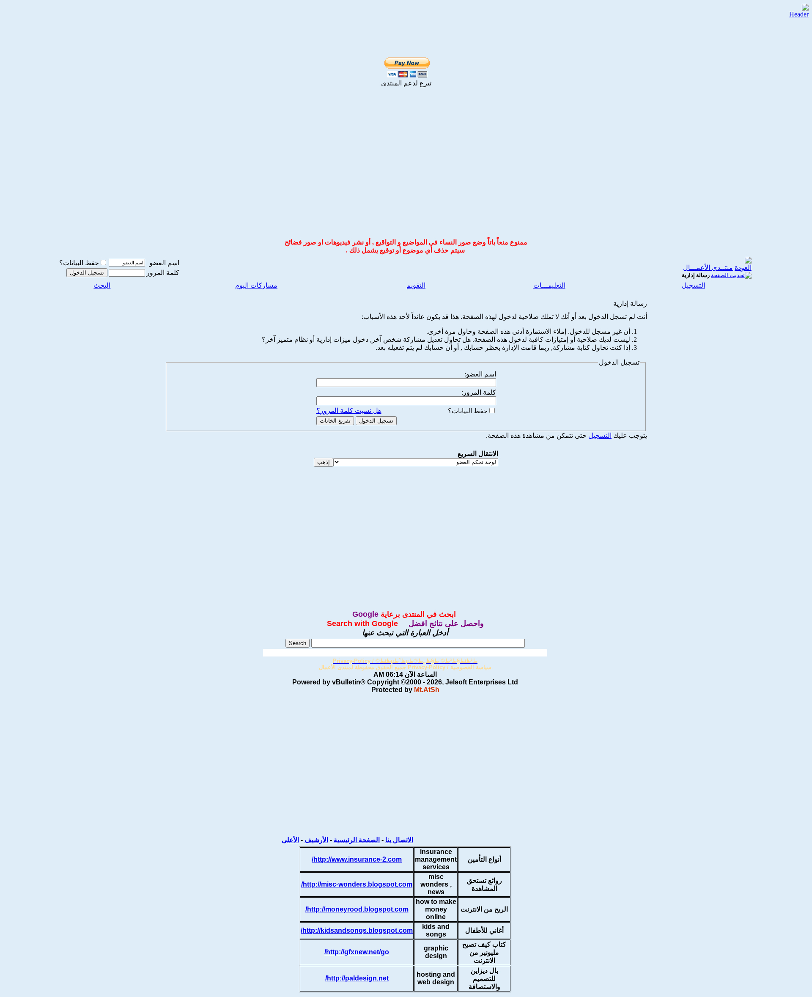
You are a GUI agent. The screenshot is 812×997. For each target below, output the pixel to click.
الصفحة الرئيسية (357, 839)
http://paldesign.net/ (357, 978)
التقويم (415, 285)
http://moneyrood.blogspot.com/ (357, 909)
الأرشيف (316, 839)
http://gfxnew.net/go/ (356, 952)
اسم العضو (164, 262)
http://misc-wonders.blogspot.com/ (356, 884)
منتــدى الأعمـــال (708, 267)
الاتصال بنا (399, 839)
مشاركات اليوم (256, 285)
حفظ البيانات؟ (79, 262)
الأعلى (290, 839)
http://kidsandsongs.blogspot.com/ (357, 930)
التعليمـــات (549, 285)
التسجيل (693, 285)
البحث (101, 285)
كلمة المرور (162, 272)
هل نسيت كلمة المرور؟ (348, 410)
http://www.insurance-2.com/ (357, 859)
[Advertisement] (406, 169)
